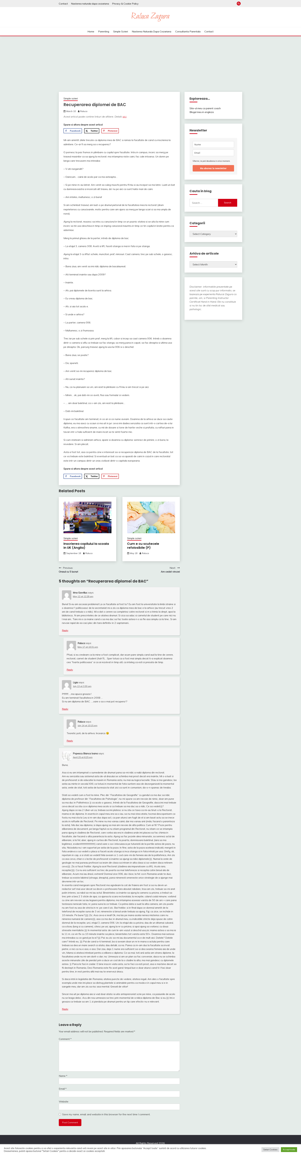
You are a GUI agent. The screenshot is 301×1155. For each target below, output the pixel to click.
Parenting (103, 31)
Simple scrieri (120, 31)
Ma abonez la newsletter (213, 168)
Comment (65, 1038)
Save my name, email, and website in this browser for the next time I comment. (106, 1114)
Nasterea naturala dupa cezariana (90, 3)
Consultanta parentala (188, 31)
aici (125, 116)
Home (90, 31)
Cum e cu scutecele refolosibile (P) (143, 546)
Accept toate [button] (289, 1149)
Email (62, 1088)
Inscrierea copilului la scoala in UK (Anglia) (86, 546)
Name (63, 1075)
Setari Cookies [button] (270, 1149)
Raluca (83, 111)
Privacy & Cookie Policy (125, 3)
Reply (65, 630)
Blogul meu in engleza (202, 112)
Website (63, 1101)
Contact (63, 3)
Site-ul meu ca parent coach (205, 108)
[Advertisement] (150, 60)
